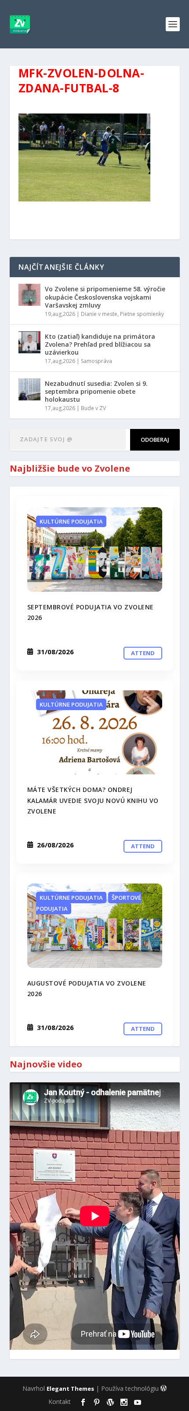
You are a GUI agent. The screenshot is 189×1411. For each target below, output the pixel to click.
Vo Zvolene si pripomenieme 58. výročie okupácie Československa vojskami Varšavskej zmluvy (105, 297)
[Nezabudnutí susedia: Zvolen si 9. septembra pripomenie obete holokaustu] (29, 389)
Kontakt (59, 1401)
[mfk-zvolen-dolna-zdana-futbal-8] (94, 549)
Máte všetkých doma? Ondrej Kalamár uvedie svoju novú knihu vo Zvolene (93, 800)
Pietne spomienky (142, 314)
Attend (143, 653)
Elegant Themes (70, 1389)
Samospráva (96, 361)
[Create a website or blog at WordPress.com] (163, 1389)
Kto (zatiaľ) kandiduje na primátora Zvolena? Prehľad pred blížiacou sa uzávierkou (100, 344)
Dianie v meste (99, 314)
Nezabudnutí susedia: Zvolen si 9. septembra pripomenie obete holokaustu (96, 391)
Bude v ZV (93, 408)
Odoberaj (155, 439)
